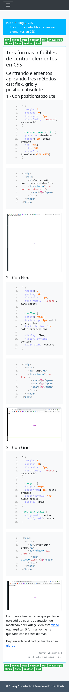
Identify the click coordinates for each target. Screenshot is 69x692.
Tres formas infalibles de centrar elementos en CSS (32, 29)
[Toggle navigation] (8, 5)
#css (24, 39)
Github (59, 686)
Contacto (26, 686)
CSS (30, 23)
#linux (8, 43)
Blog (20, 23)
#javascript (55, 39)
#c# (7, 39)
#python (28, 43)
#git (44, 39)
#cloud (15, 39)
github (10, 646)
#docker (34, 39)
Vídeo (55, 625)
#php (18, 43)
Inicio (9, 23)
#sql (38, 43)
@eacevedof (43, 686)
